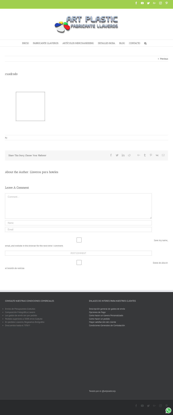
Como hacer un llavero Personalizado (106, 315)
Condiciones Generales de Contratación (107, 325)
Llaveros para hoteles (44, 172)
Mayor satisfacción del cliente (102, 322)
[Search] (145, 43)
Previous (164, 58)
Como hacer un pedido (99, 318)
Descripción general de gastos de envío (107, 308)
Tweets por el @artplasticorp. (102, 391)
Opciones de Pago (97, 312)
